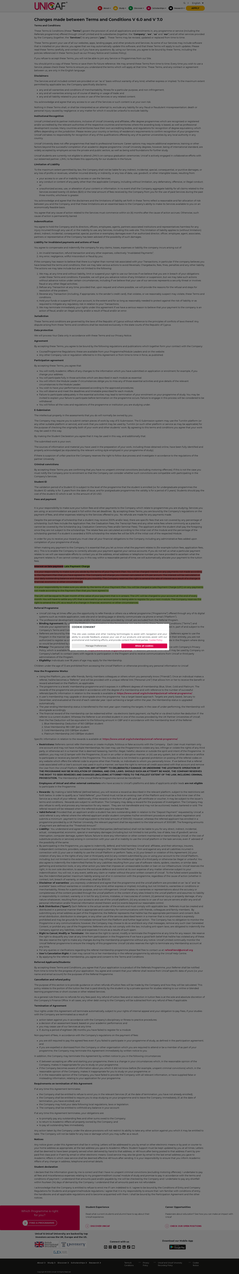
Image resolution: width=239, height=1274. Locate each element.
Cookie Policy (155, 640)
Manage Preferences (96, 646)
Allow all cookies (144, 646)
